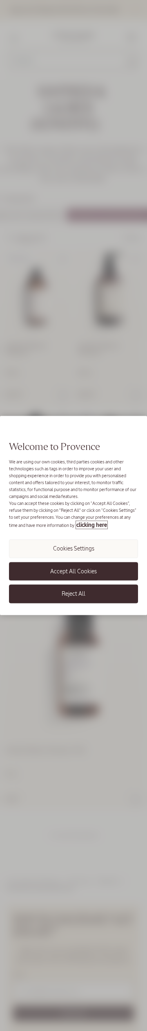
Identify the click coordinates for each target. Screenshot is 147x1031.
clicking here (91, 525)
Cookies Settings (73, 548)
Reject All (73, 593)
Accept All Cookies (73, 571)
